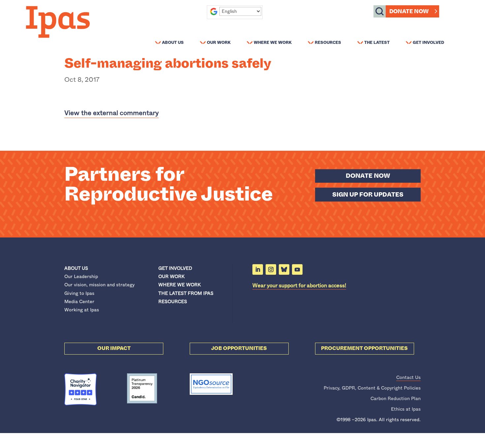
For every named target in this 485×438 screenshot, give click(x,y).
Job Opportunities (239, 348)
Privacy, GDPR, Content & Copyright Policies (372, 388)
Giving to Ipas (79, 293)
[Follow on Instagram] (271, 269)
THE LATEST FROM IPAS (185, 293)
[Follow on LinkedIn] (257, 269)
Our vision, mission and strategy (99, 284)
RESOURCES (172, 301)
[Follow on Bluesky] (284, 269)
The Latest (377, 42)
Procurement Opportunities (364, 348)
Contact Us (408, 377)
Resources (328, 42)
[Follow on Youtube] (297, 269)
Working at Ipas (81, 309)
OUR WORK (171, 276)
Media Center (79, 301)
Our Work (219, 42)
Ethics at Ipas (406, 409)
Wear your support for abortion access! (299, 285)
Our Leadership (81, 276)
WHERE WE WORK (179, 284)
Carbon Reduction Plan (396, 398)
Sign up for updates (368, 194)
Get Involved (428, 42)
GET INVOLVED (175, 268)
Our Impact (114, 348)
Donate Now (409, 11)
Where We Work (273, 42)
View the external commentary (111, 113)
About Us (173, 42)
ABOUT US (76, 268)
